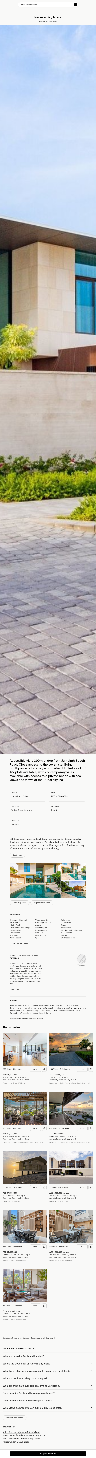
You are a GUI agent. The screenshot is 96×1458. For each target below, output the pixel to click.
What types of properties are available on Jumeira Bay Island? (36, 1371)
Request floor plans (41, 903)
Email (35, 1069)
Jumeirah (7, 1080)
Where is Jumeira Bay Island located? (23, 1356)
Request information (14, 1418)
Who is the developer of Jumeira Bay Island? (27, 1363)
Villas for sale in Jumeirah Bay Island (21, 1432)
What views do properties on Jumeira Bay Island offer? (32, 1408)
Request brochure (20, 943)
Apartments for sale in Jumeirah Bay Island (24, 1435)
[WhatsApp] (44, 1069)
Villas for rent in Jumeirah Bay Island (21, 1438)
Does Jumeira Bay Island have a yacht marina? (28, 1400)
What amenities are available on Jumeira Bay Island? (31, 1385)
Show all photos (19, 903)
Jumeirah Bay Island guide (16, 1441)
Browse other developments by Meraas (26, 1018)
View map (82, 965)
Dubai (33, 1338)
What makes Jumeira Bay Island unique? (25, 1378)
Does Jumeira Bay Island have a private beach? (29, 1393)
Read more (17, 855)
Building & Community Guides (16, 1338)
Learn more (14, 989)
